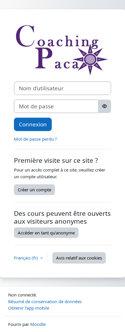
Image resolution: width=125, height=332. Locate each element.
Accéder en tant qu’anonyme (46, 233)
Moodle (38, 324)
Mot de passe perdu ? (35, 139)
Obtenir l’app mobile (28, 308)
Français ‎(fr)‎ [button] (26, 258)
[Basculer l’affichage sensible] (104, 106)
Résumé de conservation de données (45, 301)
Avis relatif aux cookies (79, 258)
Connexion (33, 124)
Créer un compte (34, 190)
